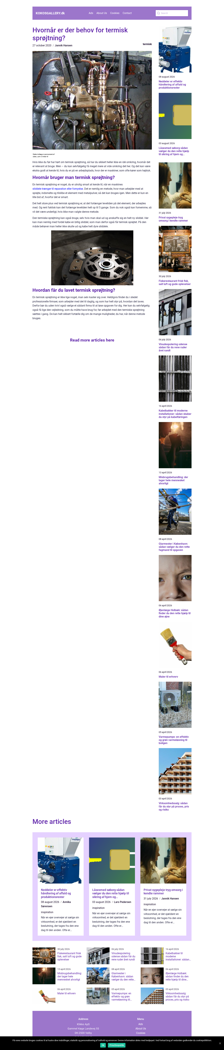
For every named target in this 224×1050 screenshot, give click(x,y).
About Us (101, 13)
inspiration (47, 912)
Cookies (114, 13)
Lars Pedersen (122, 902)
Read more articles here (92, 340)
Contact (127, 13)
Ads (91, 13)
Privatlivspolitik (117, 1045)
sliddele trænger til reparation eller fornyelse (57, 188)
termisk (147, 44)
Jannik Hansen (63, 45)
